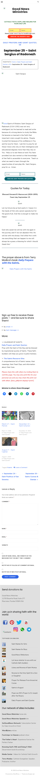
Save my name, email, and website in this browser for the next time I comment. (17, 557)
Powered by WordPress (13, 774)
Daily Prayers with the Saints (17, 261)
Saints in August (18, 688)
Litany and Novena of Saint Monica (24, 667)
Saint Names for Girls (19, 644)
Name (4, 529)
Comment (6, 501)
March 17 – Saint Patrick (8, 425)
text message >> (12, 330)
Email (4, 537)
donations (13, 589)
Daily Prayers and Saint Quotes (20, 43)
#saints (9, 467)
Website (5, 545)
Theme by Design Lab (28, 774)
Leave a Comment (21, 467)
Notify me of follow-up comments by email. (18, 565)
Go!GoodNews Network (11, 723)
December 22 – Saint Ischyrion (25, 425)
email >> (9, 327)
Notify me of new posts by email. (14, 572)
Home (14, 62)
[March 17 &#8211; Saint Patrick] (9, 415)
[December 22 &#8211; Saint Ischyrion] (26, 415)
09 (20, 45)
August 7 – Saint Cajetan (8, 451)
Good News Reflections (20, 655)
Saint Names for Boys (19, 649)
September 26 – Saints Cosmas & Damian (31, 476)
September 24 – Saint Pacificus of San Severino (10, 476)
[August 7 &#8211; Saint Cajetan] (9, 441)
